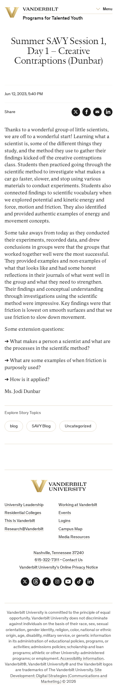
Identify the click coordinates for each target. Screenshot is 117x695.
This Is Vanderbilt (20, 521)
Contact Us (72, 560)
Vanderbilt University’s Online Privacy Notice (58, 567)
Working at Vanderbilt (77, 505)
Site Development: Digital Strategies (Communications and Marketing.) (58, 676)
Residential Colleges (23, 513)
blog (14, 426)
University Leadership (24, 505)
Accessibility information (82, 659)
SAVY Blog (41, 426)
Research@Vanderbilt (24, 529)
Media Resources (74, 537)
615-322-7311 (47, 560)
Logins (64, 521)
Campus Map (70, 529)
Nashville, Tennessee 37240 (59, 553)
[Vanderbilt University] (58, 486)
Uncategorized (78, 426)
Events (64, 513)
